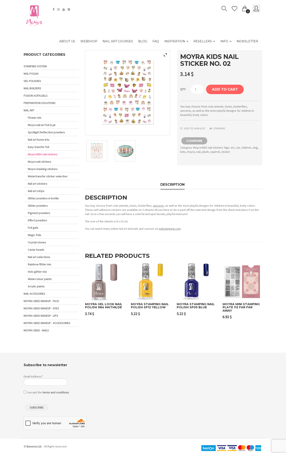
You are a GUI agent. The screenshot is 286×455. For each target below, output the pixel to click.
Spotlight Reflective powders (46, 132)
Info (224, 41)
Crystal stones (37, 242)
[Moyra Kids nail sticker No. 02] (99, 150)
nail (198, 152)
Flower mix (34, 117)
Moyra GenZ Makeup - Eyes (41, 308)
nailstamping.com (170, 229)
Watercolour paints (40, 279)
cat (238, 147)
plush (205, 152)
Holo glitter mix (37, 272)
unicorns (158, 205)
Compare (219, 128)
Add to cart (225, 89)
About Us (67, 41)
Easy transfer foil (38, 147)
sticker (225, 152)
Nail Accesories (34, 294)
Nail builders (32, 88)
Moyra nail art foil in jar (42, 125)
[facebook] (54, 9)
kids (183, 152)
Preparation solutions (39, 103)
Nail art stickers (37, 183)
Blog (142, 41)
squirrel (215, 152)
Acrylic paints (36, 286)
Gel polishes (32, 81)
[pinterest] (69, 9)
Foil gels (33, 227)
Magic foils (34, 235)
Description (172, 184)
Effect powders (37, 220)
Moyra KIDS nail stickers (208, 147)
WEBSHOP (88, 41)
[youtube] (64, 9)
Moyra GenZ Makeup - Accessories (47, 323)
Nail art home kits (38, 139)
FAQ (155, 41)
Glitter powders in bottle (43, 198)
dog (255, 147)
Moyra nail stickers (39, 161)
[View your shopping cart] (245, 8)
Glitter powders (38, 205)
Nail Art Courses (118, 41)
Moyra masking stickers (43, 169)
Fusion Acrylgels (36, 95)
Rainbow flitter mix (39, 264)
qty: (183, 89)
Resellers (202, 41)
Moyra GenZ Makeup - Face (41, 301)
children (246, 147)
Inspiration (174, 41)
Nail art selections (39, 257)
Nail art (29, 110)
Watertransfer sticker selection (47, 176)
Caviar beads (36, 249)
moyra (191, 152)
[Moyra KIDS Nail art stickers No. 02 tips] (127, 150)
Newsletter (247, 41)
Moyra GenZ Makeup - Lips (41, 316)
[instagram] (59, 9)
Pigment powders (39, 213)
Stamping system (35, 66)
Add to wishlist (194, 128)
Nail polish (31, 73)
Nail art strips (36, 191)
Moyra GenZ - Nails (36, 330)
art (232, 147)
